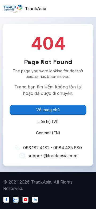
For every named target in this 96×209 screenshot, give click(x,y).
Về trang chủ (48, 109)
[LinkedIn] (36, 199)
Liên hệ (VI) (48, 121)
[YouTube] (26, 199)
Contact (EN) (48, 132)
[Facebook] (7, 199)
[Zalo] (17, 199)
